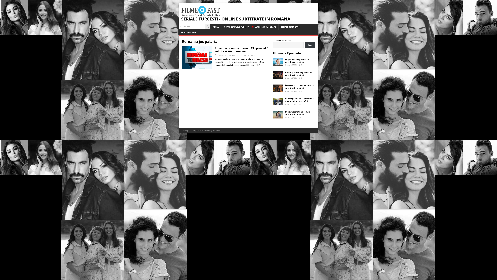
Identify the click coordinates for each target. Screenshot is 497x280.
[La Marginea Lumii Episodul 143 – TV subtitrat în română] (278, 104)
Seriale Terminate (290, 27)
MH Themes (217, 131)
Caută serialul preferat (282, 40)
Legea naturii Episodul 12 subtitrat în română (297, 60)
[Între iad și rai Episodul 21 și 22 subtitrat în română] (278, 91)
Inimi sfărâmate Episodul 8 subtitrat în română (297, 113)
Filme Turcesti (188, 32)
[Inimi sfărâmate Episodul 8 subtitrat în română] (278, 117)
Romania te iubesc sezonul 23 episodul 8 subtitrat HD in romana (241, 49)
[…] (258, 65)
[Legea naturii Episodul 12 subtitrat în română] (278, 64)
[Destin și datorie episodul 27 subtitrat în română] (278, 77)
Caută (310, 45)
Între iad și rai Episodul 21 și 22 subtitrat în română (299, 86)
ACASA (216, 27)
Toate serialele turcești (236, 27)
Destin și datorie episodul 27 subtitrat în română (298, 73)
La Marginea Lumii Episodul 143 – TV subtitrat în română (299, 99)
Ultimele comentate (265, 27)
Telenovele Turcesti (242, 55)
